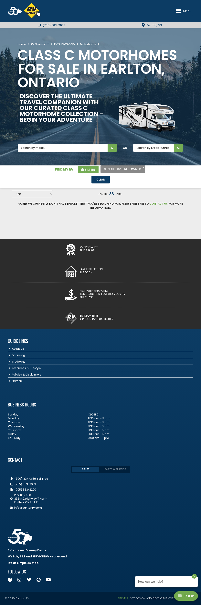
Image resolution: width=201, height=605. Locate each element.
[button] (183, 11)
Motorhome (88, 44)
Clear (100, 180)
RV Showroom (40, 44)
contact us (158, 204)
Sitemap (123, 598)
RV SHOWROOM (64, 44)
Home (22, 44)
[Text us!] (186, 597)
